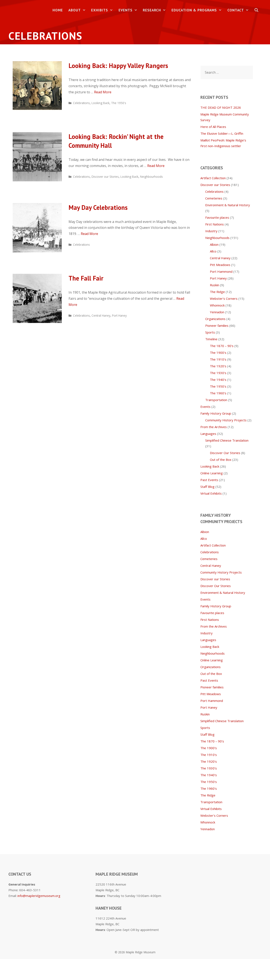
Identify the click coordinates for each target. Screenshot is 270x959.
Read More (102, 92)
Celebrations (81, 103)
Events (125, 10)
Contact (235, 10)
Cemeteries (213, 198)
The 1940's (218, 379)
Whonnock (217, 305)
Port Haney (119, 315)
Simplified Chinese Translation (226, 440)
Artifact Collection (213, 178)
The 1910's (218, 359)
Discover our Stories (105, 177)
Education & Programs (194, 10)
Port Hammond (221, 271)
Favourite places (217, 217)
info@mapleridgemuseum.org (39, 896)
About (74, 10)
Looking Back (100, 103)
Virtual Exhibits (211, 493)
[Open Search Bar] (256, 10)
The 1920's (218, 366)
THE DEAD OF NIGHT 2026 (220, 107)
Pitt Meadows (220, 265)
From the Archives (213, 427)
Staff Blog (207, 486)
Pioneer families (216, 325)
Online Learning (211, 473)
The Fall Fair (86, 278)
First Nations (214, 224)
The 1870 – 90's (222, 346)
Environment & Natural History (227, 205)
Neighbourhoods (151, 177)
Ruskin (214, 285)
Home (58, 10)
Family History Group (215, 413)
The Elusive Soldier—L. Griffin (221, 133)
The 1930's (218, 373)
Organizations (215, 319)
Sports (210, 332)
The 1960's (218, 393)
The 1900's (218, 352)
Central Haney (101, 315)
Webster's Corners (224, 298)
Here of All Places (213, 127)
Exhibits (99, 10)
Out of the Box (220, 459)
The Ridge (217, 292)
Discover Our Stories (225, 453)
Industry (211, 231)
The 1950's (118, 103)
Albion (214, 244)
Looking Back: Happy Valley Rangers (118, 65)
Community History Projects (226, 420)
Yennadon (217, 312)
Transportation (216, 400)
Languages (208, 433)
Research (152, 10)
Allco (213, 251)
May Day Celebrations (98, 207)
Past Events (209, 480)
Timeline (211, 339)
